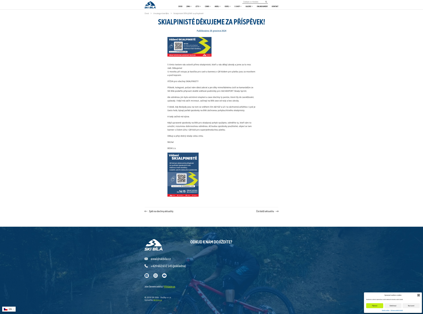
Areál (217, 6)
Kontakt (275, 6)
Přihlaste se (169, 286)
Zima (188, 6)
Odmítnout (393, 306)
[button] (418, 295)
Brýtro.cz (157, 300)
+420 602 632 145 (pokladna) (168, 266)
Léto (197, 6)
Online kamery (262, 6)
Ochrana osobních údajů (397, 310)
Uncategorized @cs (161, 13)
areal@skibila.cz (161, 259)
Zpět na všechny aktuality (161, 211)
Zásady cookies (385, 310)
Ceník (207, 6)
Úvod (180, 6)
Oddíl (227, 6)
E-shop (237, 6)
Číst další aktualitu (265, 211)
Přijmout (374, 306)
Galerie (248, 6)
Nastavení (411, 306)
